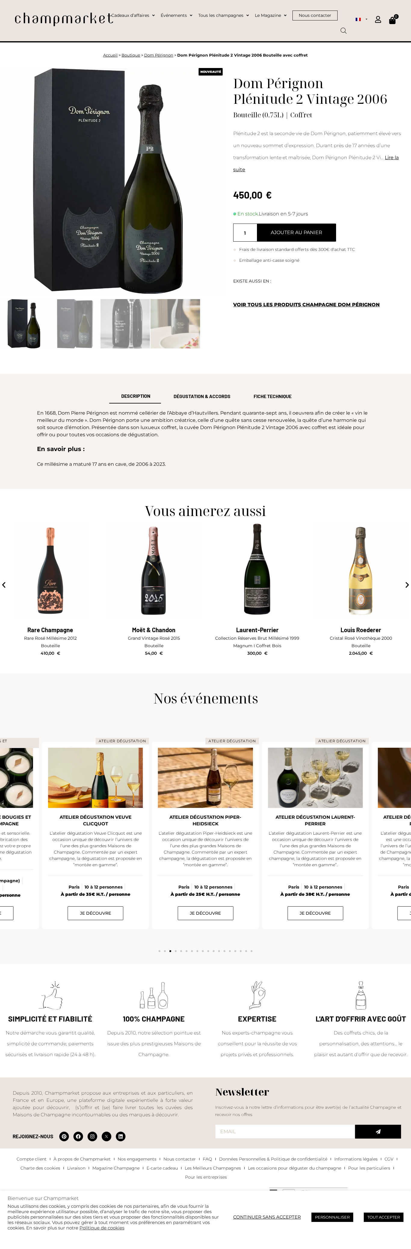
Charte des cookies (40, 1168)
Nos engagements (137, 1159)
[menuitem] (361, 19)
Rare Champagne (50, 629)
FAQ (207, 1159)
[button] (4, 585)
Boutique (131, 55)
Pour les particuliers (369, 1168)
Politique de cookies (101, 1228)
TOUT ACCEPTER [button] (383, 1217)
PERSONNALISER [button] (332, 1217)
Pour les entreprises (206, 1177)
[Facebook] (78, 1136)
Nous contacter (179, 1159)
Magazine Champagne (116, 1168)
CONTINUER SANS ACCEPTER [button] (267, 1217)
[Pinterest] (64, 1136)
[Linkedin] (120, 1136)
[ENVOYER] (378, 1131)
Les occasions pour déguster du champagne (294, 1168)
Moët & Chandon (153, 629)
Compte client (32, 1159)
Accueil (110, 55)
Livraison (76, 1168)
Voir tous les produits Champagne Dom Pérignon (306, 305)
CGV (389, 1159)
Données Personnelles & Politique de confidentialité (273, 1159)
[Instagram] (92, 1136)
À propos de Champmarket (82, 1159)
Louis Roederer (361, 629)
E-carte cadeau (162, 1168)
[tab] (135, 396)
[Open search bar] (344, 28)
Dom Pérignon (158, 55)
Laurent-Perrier (257, 629)
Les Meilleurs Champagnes (213, 1168)
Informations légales (356, 1159)
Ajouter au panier (296, 232)
